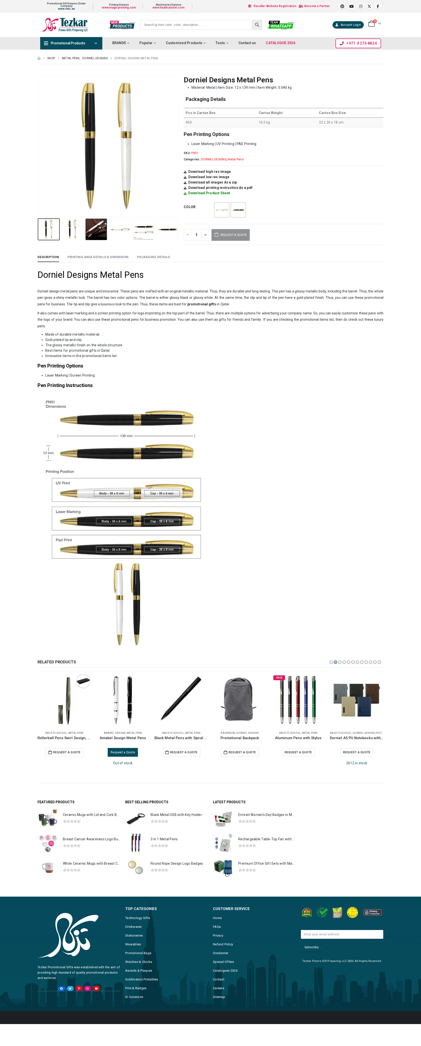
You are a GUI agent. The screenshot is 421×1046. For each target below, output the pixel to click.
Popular (146, 43)
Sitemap (219, 997)
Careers (218, 988)
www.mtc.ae (66, 8)
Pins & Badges (135, 988)
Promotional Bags (138, 953)
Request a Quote (67, 752)
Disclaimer (221, 953)
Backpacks (111, 733)
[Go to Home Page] (39, 58)
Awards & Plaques (138, 970)
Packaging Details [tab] (153, 257)
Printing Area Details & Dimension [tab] (97, 257)
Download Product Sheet (209, 193)
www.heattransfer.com (168, 7)
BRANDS (119, 43)
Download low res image (209, 177)
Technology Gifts (137, 918)
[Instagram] (361, 6)
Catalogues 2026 (225, 970)
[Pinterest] (342, 6)
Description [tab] (48, 257)
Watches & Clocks (138, 962)
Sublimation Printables (141, 979)
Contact (218, 979)
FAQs (217, 927)
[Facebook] (378, 6)
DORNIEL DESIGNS (213, 159)
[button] (38, 146)
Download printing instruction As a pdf (220, 188)
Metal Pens (236, 159)
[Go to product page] (64, 700)
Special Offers (223, 962)
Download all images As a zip (212, 182)
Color (189, 207)
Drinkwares (133, 927)
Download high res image (209, 172)
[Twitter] (70, 988)
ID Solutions (134, 997)
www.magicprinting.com (119, 7)
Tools (220, 43)
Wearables (133, 944)
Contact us (247, 43)
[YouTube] (96, 988)
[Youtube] (352, 6)
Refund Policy (223, 944)
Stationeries (134, 935)
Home (217, 918)
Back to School (56, 733)
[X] (369, 6)
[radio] (221, 210)
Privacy (218, 935)
